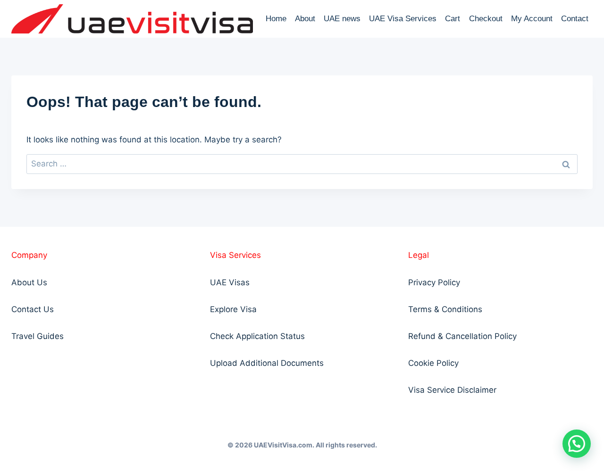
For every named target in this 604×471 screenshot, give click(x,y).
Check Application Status (257, 336)
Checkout (486, 18)
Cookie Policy (433, 363)
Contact (574, 18)
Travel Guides (37, 336)
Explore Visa (233, 309)
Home (276, 18)
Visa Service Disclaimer (452, 390)
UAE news (342, 18)
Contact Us (32, 309)
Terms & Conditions (445, 309)
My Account (532, 18)
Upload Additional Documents (267, 363)
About (305, 18)
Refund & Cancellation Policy (462, 336)
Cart (452, 18)
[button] (576, 444)
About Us (29, 282)
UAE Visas (230, 282)
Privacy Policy (434, 282)
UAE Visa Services (402, 18)
